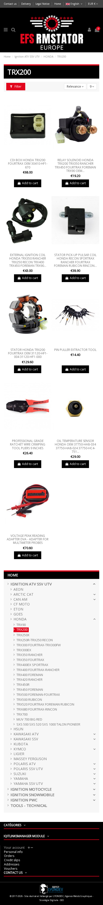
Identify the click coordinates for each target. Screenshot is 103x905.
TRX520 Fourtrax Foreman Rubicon (45, 704)
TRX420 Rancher (29, 679)
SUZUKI (20, 774)
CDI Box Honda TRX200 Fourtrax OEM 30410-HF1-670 (28, 163)
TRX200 (22, 629)
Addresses (11, 864)
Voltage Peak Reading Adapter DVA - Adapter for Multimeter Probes (27, 539)
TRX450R (23, 685)
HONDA (20, 619)
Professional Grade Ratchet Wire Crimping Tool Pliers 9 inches (27, 444)
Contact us (10, 4)
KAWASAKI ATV (26, 734)
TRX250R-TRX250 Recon (34, 640)
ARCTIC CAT (24, 594)
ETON (18, 609)
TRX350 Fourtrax (30, 660)
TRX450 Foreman (29, 690)
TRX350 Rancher (29, 655)
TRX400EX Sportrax (32, 665)
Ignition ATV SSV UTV (31, 584)
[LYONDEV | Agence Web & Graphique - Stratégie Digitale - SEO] (51, 888)
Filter (18, 86)
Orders (9, 856)
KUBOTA (21, 744)
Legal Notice (43, 4)
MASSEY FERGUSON (30, 759)
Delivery (26, 4)
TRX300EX (23, 650)
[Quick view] (28, 155)
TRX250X (23, 635)
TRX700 (22, 714)
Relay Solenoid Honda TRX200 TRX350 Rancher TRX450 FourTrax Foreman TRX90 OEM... (75, 165)
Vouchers (10, 868)
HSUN (18, 729)
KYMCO (20, 749)
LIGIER (19, 754)
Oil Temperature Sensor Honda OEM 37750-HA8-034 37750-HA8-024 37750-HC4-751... (75, 446)
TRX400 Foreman (29, 675)
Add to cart (30, 183)
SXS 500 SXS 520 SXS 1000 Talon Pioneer (48, 724)
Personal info (13, 852)
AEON (18, 589)
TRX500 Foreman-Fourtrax (38, 695)
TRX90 (21, 625)
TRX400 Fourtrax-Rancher (38, 670)
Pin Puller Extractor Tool (75, 350)
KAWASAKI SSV (26, 739)
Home (57, 4)
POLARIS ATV (25, 764)
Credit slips (12, 860)
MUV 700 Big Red (29, 719)
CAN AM (20, 599)
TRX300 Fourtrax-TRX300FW (38, 645)
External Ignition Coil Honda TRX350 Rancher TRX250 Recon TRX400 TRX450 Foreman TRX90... (27, 260)
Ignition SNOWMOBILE (32, 795)
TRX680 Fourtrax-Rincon (36, 709)
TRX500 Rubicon (29, 700)
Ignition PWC (23, 800)
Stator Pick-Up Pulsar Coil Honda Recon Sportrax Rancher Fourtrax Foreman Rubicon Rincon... (75, 260)
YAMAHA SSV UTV (28, 784)
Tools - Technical (28, 805)
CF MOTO (22, 604)
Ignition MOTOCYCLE (31, 789)
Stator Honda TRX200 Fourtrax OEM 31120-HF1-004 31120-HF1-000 (28, 353)
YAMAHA (21, 779)
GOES (18, 614)
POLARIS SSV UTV (28, 769)
